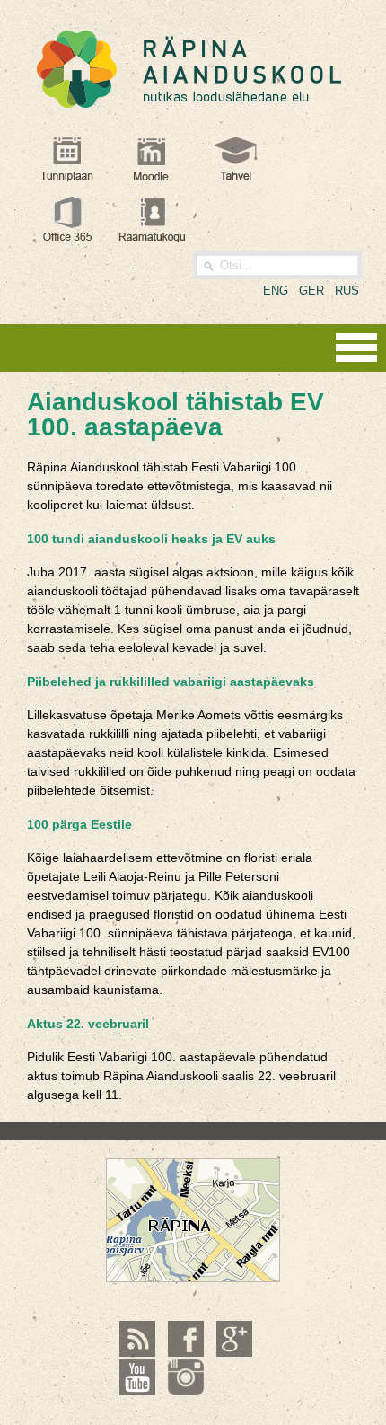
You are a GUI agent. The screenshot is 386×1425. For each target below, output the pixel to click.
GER (311, 290)
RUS (347, 290)
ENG (275, 290)
